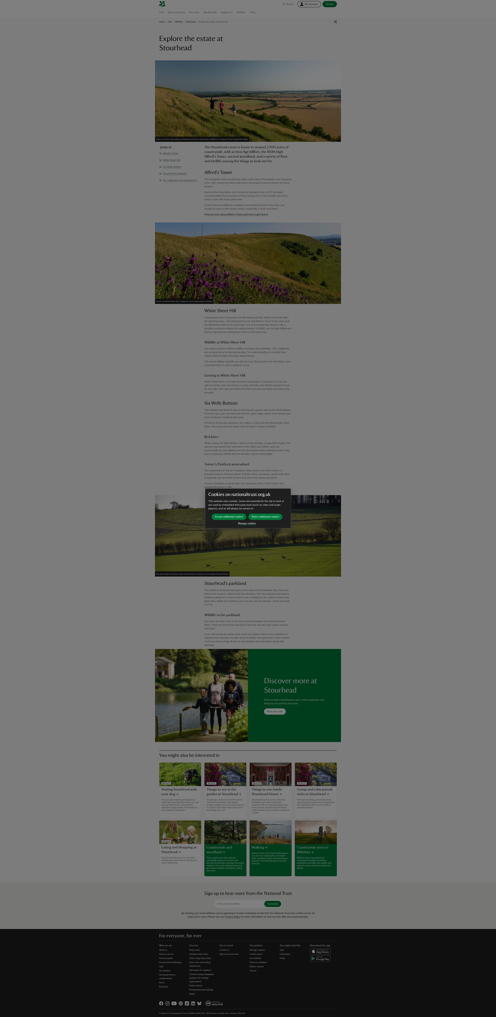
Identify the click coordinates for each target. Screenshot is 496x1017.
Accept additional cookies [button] (229, 516)
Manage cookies (247, 523)
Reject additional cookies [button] (265, 516)
